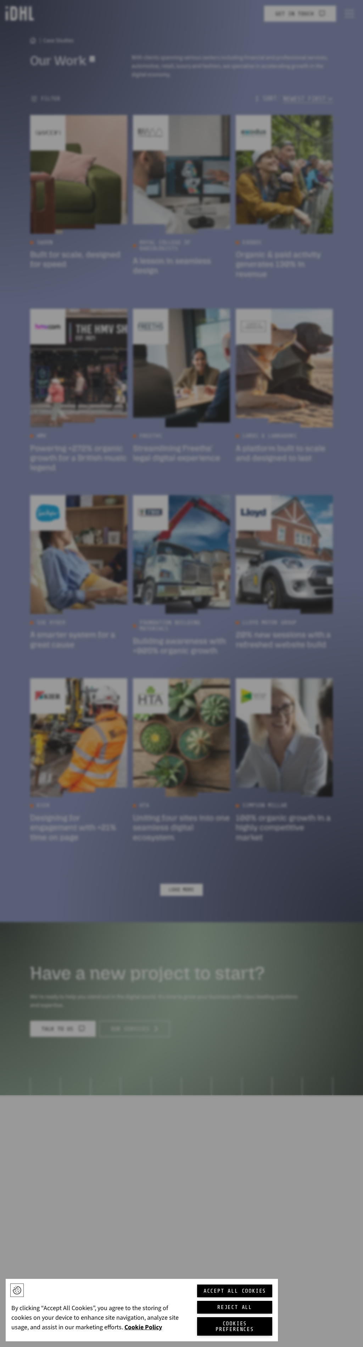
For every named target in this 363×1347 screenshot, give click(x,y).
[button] (17, 1290)
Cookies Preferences (235, 1326)
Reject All (234, 1307)
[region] (142, 1310)
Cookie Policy (143, 1327)
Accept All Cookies (234, 1291)
